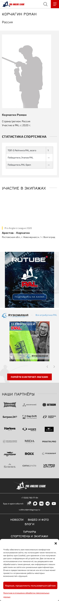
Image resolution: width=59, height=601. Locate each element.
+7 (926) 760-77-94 (29, 497)
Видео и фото (38, 519)
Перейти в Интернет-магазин (29, 376)
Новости (17, 519)
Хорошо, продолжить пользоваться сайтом (30, 585)
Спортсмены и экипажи (29, 536)
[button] (55, 543)
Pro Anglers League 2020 (18, 228)
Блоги (29, 524)
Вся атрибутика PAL (46, 315)
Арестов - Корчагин (16, 233)
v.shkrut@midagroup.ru (29, 509)
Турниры (29, 531)
